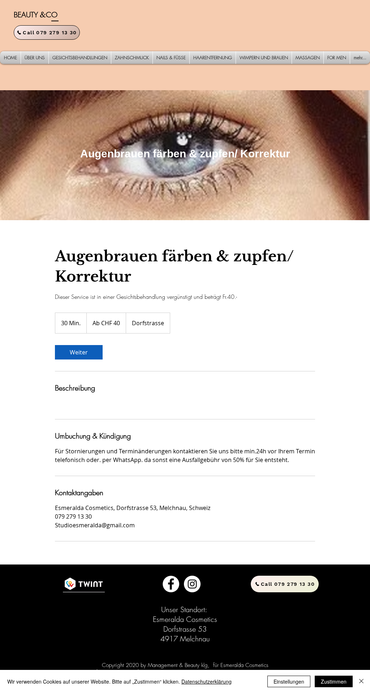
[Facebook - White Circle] (171, 584)
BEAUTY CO (35, 14)
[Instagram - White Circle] (192, 584)
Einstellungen (289, 681)
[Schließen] (361, 681)
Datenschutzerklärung (206, 681)
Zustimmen (334, 681)
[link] (79, 352)
